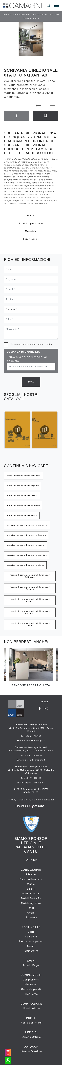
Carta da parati (31, 989)
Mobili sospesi (31, 893)
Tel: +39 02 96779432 (31, 755)
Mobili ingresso (31, 903)
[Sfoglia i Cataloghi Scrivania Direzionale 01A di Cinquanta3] (45, 116)
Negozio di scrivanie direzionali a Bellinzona (27, 525)
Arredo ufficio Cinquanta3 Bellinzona (23, 476)
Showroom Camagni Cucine (31, 728)
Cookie (23, 800)
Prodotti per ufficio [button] (31, 223)
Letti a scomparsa (31, 941)
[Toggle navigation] (56, 5)
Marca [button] (31, 215)
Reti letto (31, 994)
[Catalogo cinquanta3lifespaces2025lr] (44, 430)
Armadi (31, 946)
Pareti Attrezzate (31, 879)
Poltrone (31, 917)
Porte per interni (31, 1022)
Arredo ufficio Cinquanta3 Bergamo (23, 486)
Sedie (31, 912)
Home (6, 14)
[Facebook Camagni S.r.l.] (41, 708)
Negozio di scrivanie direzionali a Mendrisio (27, 555)
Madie (31, 884)
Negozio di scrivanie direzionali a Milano (25, 565)
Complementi (31, 979)
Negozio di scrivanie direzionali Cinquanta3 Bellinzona (30, 576)
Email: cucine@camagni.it (31, 740)
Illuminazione (31, 1008)
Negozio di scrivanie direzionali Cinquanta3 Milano (30, 624)
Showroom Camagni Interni (31, 749)
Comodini (31, 936)
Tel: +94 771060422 (31, 778)
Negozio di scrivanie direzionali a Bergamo (26, 535)
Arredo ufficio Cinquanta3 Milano (22, 515)
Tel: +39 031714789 (31, 736)
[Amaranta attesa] (38, 105)
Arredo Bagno (32, 965)
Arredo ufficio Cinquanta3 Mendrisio (23, 505)
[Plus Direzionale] (52, 105)
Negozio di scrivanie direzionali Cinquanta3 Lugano (30, 600)
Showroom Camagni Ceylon (31, 770)
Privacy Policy (44, 344)
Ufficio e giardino (21, 14)
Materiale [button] (31, 231)
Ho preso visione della (31, 344)
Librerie (31, 874)
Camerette (31, 951)
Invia (31, 382)
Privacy (12, 800)
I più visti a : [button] (31, 239)
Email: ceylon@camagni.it (31, 782)
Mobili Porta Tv (31, 898)
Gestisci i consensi (43, 800)
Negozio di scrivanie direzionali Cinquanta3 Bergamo (30, 588)
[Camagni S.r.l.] (22, 5)
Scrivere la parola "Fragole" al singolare (27, 359)
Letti (31, 932)
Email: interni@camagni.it (31, 760)
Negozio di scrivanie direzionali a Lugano (25, 545)
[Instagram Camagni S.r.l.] (47, 708)
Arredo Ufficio (40, 14)
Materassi (31, 984)
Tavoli (31, 908)
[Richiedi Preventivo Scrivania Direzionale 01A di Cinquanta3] (16, 116)
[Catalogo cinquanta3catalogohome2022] (17, 430)
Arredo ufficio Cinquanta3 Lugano (22, 495)
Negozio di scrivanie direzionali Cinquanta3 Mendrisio (30, 612)
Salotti (31, 888)
